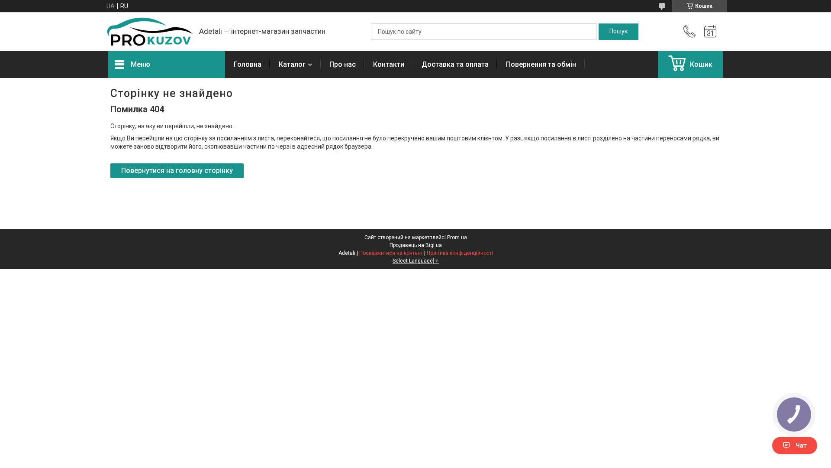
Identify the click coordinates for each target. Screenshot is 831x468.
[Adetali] (149, 31)
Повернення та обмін (541, 64)
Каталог (292, 64)
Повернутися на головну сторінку (177, 170)
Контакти (388, 64)
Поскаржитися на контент (391, 253)
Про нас (342, 64)
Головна (247, 64)
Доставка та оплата (455, 64)
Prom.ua (457, 237)
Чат (801, 445)
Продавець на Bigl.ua (416, 245)
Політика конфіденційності (460, 253)
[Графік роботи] (710, 31)
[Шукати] (618, 31)
